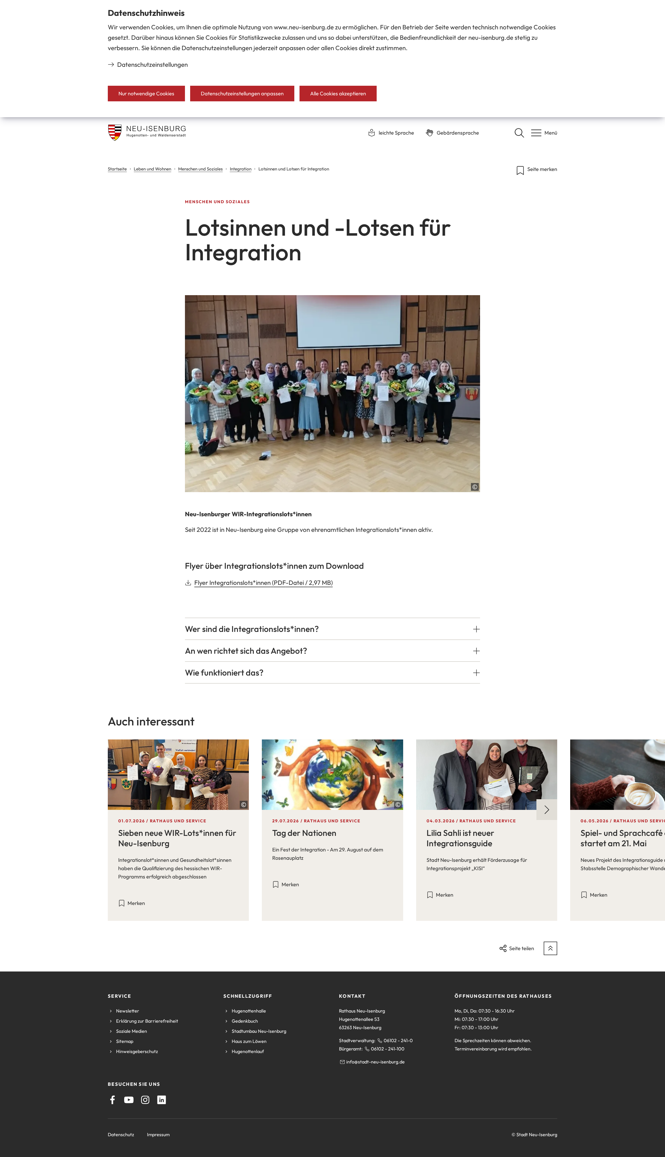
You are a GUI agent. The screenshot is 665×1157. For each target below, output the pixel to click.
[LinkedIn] (161, 1100)
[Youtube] (129, 1100)
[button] (332, 629)
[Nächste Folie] (546, 809)
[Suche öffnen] (519, 133)
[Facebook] (112, 1100)
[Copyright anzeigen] (475, 487)
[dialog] (332, 58)
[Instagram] (145, 1100)
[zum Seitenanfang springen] (550, 948)
